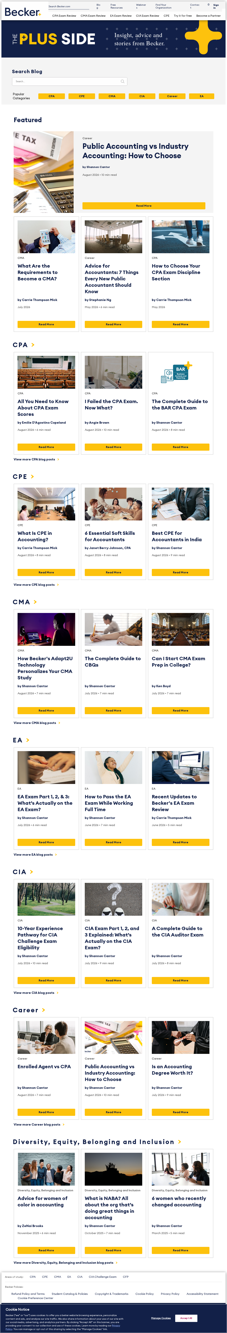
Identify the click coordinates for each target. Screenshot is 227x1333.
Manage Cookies (161, 1318)
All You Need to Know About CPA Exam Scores (43, 408)
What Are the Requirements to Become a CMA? (38, 272)
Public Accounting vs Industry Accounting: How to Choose (110, 1073)
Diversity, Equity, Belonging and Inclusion (95, 1142)
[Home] (23, 10)
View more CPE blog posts (34, 584)
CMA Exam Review (93, 15)
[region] (113, 1318)
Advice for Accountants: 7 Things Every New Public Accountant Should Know (112, 279)
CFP (126, 1276)
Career (87, 138)
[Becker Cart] (207, 6)
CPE (166, 15)
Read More (144, 205)
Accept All (186, 1318)
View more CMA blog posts (35, 722)
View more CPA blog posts (35, 459)
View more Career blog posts (37, 1124)
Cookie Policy (144, 1294)
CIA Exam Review (147, 15)
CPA (155, 258)
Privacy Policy (170, 1294)
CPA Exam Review (64, 15)
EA (19, 740)
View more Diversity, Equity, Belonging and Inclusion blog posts (64, 1262)
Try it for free (183, 15)
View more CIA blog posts (34, 992)
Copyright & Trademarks (111, 1294)
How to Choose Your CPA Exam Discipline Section (176, 272)
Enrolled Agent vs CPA (44, 1066)
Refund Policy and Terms (28, 1294)
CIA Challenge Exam (103, 1276)
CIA (21, 872)
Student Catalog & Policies (70, 1294)
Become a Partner (208, 15)
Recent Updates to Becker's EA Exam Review (174, 803)
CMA (21, 258)
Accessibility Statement (202, 1294)
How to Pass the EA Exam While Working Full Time (109, 803)
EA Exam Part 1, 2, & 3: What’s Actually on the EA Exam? (45, 803)
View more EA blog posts (33, 854)
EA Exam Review (121, 15)
